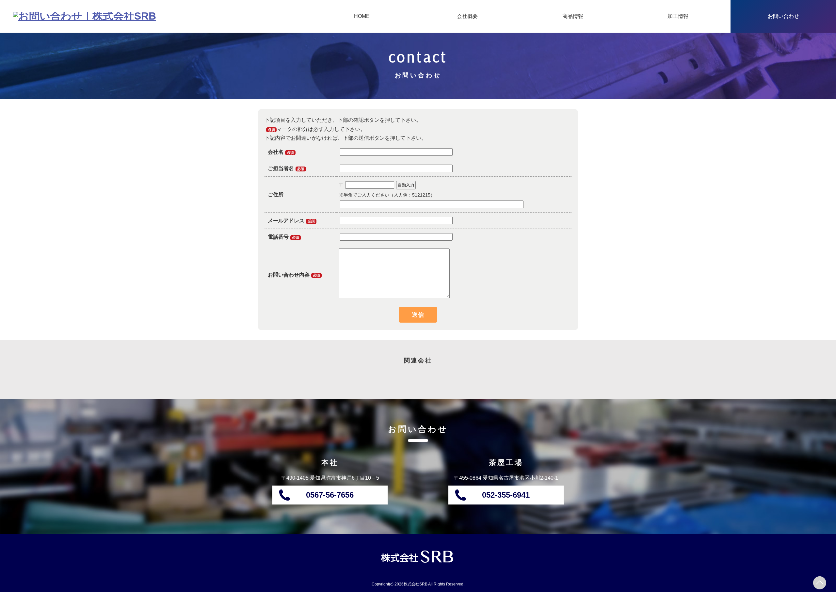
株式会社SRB (415, 584)
